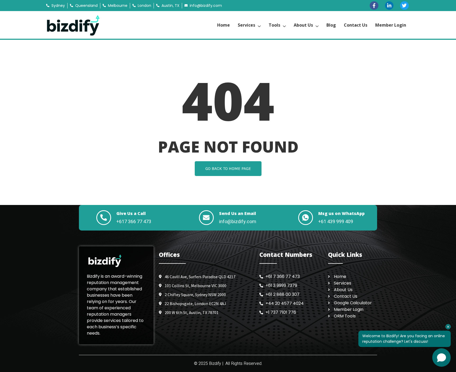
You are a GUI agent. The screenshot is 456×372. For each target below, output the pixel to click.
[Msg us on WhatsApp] (305, 217)
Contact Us (355, 25)
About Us (303, 25)
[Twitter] (404, 5)
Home (223, 25)
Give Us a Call (131, 213)
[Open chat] (441, 357)
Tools (274, 25)
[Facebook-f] (374, 5)
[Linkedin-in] (389, 5)
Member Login (390, 25)
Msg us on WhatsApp (341, 213)
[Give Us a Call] (103, 217)
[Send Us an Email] (206, 217)
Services (246, 25)
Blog (331, 25)
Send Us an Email (237, 213)
